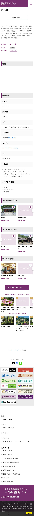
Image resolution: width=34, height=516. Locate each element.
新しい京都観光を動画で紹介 (9, 458)
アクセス (4, 424)
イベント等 (13, 50)
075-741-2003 (12, 137)
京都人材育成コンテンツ (8, 470)
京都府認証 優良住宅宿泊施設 (10, 462)
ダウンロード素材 (6, 419)
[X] (13, 363)
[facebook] (17, 363)
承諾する (29, 513)
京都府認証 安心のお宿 (8, 466)
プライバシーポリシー (7, 427)
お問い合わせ (5, 433)
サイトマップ (5, 438)
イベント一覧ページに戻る (14, 287)
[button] (33, 210)
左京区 (12, 47)
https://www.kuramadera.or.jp (10, 148)
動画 (2, 416)
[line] (20, 363)
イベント (17, 350)
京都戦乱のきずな (6, 454)
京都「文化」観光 (6, 451)
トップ (10, 350)
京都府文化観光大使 (7, 481)
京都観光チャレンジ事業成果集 (10, 474)
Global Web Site (5, 478)
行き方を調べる (17, 17)
